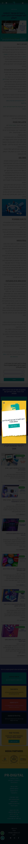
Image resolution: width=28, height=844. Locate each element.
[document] (14, 422)
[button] (4, 402)
